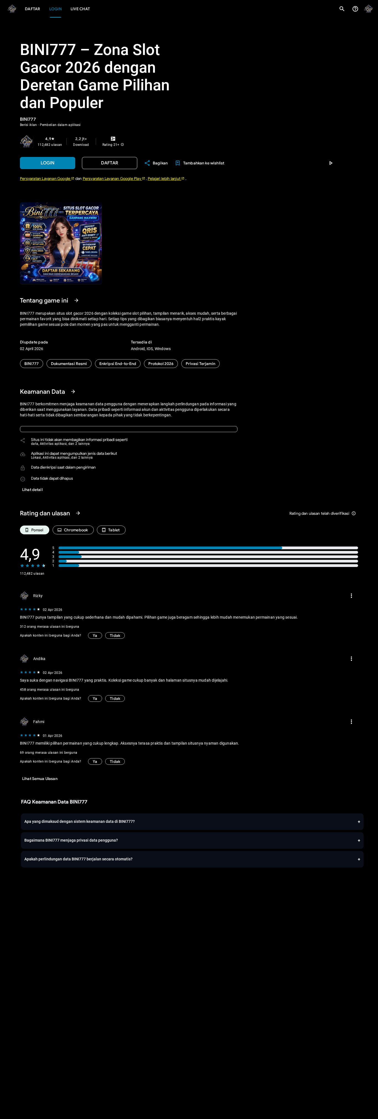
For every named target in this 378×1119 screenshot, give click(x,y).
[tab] (32, 9)
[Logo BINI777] (12, 9)
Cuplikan (338, 163)
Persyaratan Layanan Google (45, 178)
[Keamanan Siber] (161, 363)
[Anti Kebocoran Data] (200, 363)
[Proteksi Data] (118, 363)
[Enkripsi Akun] (69, 363)
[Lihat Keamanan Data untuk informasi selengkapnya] (73, 391)
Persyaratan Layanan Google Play (112, 178)
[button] (122, 145)
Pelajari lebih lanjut (164, 178)
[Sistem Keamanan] (31, 363)
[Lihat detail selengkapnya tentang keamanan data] (32, 489)
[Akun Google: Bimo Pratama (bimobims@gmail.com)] (368, 8)
